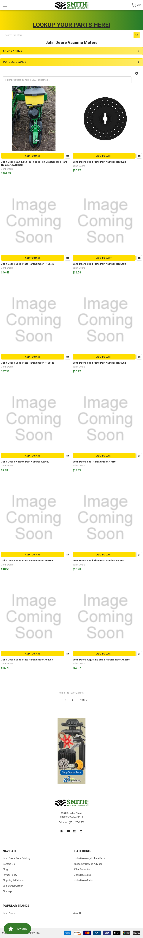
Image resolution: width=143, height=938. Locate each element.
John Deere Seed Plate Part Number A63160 (27, 560)
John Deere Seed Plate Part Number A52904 (98, 560)
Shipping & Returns (13, 880)
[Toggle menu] (5, 5)
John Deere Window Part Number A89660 (25, 461)
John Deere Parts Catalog (16, 858)
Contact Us (9, 864)
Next (82, 700)
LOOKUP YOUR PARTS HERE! (71, 24)
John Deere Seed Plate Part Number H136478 (27, 263)
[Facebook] (62, 831)
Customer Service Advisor (88, 864)
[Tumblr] (81, 831)
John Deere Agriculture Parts (89, 858)
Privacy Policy (10, 874)
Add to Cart (32, 155)
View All (77, 913)
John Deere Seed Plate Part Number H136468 (99, 263)
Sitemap (7, 891)
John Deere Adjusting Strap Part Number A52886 (101, 659)
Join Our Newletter (13, 885)
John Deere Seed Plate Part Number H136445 (27, 362)
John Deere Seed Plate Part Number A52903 (27, 659)
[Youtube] (68, 831)
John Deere (9, 913)
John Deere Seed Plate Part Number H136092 (99, 362)
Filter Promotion (82, 869)
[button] (136, 73)
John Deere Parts (83, 880)
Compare (67, 156)
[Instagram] (74, 831)
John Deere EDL (82, 874)
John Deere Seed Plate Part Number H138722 (99, 161)
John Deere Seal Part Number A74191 (95, 461)
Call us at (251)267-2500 (71, 822)
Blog (5, 869)
